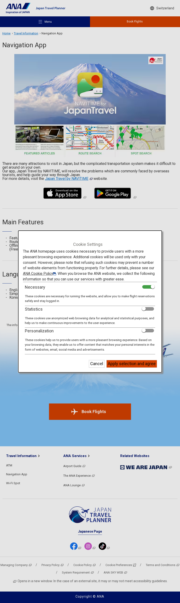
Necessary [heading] (35, 287)
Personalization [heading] (39, 330)
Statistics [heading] (34, 309)
